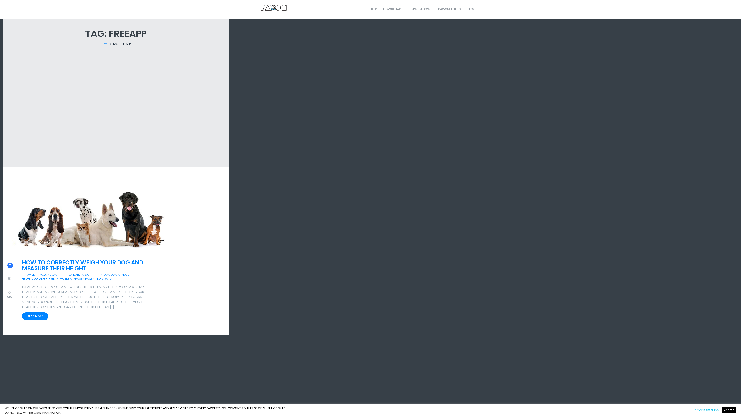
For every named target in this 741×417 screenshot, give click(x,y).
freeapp (54, 279)
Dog (107, 275)
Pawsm (31, 275)
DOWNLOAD (392, 9)
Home (104, 44)
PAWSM (80, 279)
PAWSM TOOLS (449, 9)
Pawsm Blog (48, 275)
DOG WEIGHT (40, 279)
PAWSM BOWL (421, 9)
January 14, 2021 (79, 275)
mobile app (67, 279)
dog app (117, 275)
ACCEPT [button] (729, 410)
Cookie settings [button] (707, 410)
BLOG (471, 9)
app (101, 275)
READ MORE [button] (35, 316)
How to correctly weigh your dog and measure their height (82, 265)
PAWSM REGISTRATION (99, 279)
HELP (373, 9)
